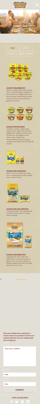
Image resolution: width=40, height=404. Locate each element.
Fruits (26, 48)
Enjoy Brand (26, 53)
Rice (13, 48)
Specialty (13, 53)
